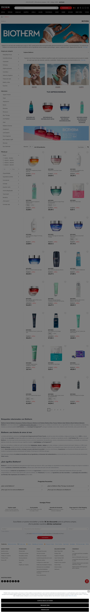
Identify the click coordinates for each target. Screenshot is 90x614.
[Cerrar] (88, 591)
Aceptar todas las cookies (45, 600)
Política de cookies (72, 595)
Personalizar (45, 609)
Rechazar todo (45, 605)
